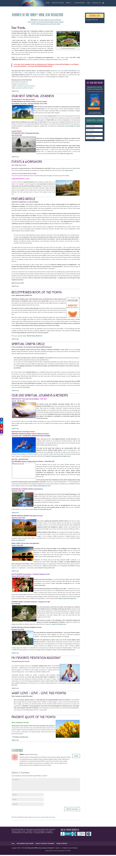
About (68, 3)
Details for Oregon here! (66, 153)
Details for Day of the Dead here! (67, 598)
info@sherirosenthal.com (21, 82)
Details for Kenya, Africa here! (46, 567)
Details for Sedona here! (18, 540)
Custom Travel (79, 3)
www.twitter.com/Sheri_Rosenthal (24, 88)
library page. (62, 170)
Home (48, 3)
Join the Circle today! (24, 387)
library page (59, 175)
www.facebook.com (22, 84)
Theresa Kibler (67, 850)
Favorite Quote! (56, 24)
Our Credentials (89, 48)
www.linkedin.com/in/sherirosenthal (26, 86)
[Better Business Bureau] (69, 835)
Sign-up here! (69, 170)
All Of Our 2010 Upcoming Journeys (41, 24)
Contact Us (96, 3)
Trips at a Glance (58, 3)
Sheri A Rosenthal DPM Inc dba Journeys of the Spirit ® (39, 848)
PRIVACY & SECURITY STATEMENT (45, 843)
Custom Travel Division (69, 70)
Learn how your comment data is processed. (43, 817)
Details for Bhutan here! (68, 649)
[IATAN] (89, 835)
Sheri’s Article (32, 22)
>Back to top (15, 91)
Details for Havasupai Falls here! (42, 509)
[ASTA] (81, 835)
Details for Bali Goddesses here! (42, 485)
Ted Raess (56, 850)
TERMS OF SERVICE (61, 843)
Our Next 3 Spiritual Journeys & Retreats (50, 20)
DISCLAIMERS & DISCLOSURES (25, 843)
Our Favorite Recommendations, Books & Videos (50, 22)
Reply (76, 756)
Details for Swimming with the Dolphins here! (58, 456)
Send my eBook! (94, 108)
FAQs (88, 3)
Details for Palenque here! (59, 624)
